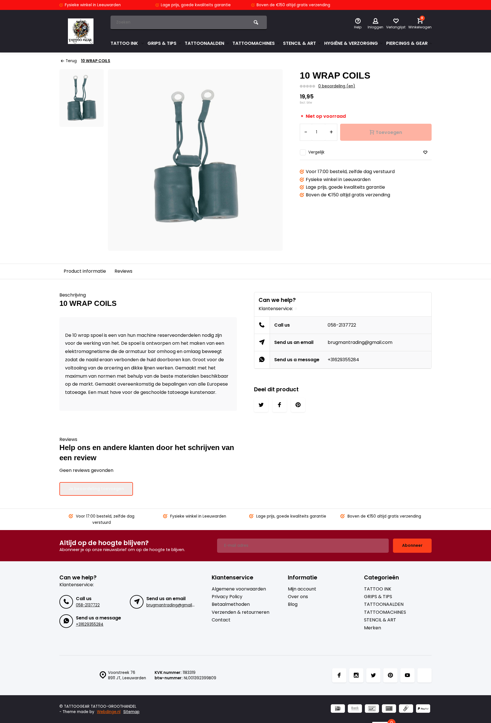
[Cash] (406, 709)
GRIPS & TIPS (161, 43)
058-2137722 (342, 325)
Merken (372, 628)
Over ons (298, 597)
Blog (292, 604)
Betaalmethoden (231, 604)
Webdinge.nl (108, 711)
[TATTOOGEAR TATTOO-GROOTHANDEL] (80, 31)
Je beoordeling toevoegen (96, 488)
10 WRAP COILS (95, 61)
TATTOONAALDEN (204, 43)
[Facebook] (339, 675)
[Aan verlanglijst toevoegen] (425, 152)
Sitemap (131, 711)
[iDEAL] (338, 709)
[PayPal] (423, 709)
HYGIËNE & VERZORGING (351, 43)
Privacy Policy (227, 597)
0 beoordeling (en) (336, 86)
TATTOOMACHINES (253, 43)
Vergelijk (316, 152)
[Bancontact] (372, 709)
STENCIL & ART (299, 43)
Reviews (123, 271)
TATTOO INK (125, 43)
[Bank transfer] (355, 709)
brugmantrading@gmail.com (360, 342)
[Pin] (389, 709)
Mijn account (302, 589)
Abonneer (412, 545)
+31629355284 (343, 359)
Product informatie (85, 271)
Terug (71, 61)
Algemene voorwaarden (239, 589)
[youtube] (407, 675)
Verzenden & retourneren (240, 612)
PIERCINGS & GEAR (407, 43)
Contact (221, 620)
